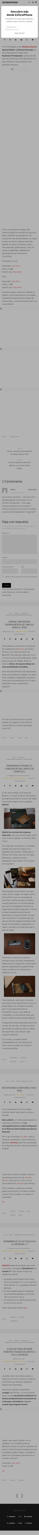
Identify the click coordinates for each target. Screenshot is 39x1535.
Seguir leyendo (19, 33)
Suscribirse (26, 27)
